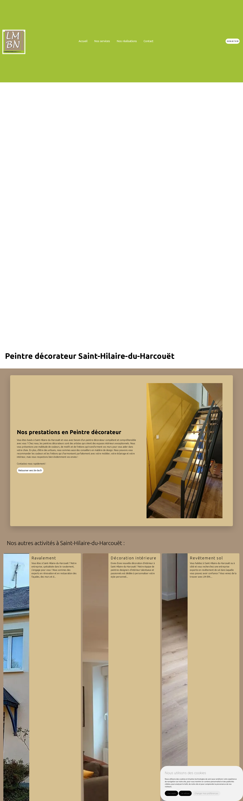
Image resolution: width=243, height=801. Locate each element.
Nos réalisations (127, 41)
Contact (148, 41)
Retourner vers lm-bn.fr (30, 470)
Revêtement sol (127, 558)
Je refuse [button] (185, 793)
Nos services (102, 41)
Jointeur (198, 558)
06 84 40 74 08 (232, 41)
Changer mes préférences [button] (206, 793)
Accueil (83, 41)
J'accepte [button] (171, 793)
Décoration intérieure (54, 558)
